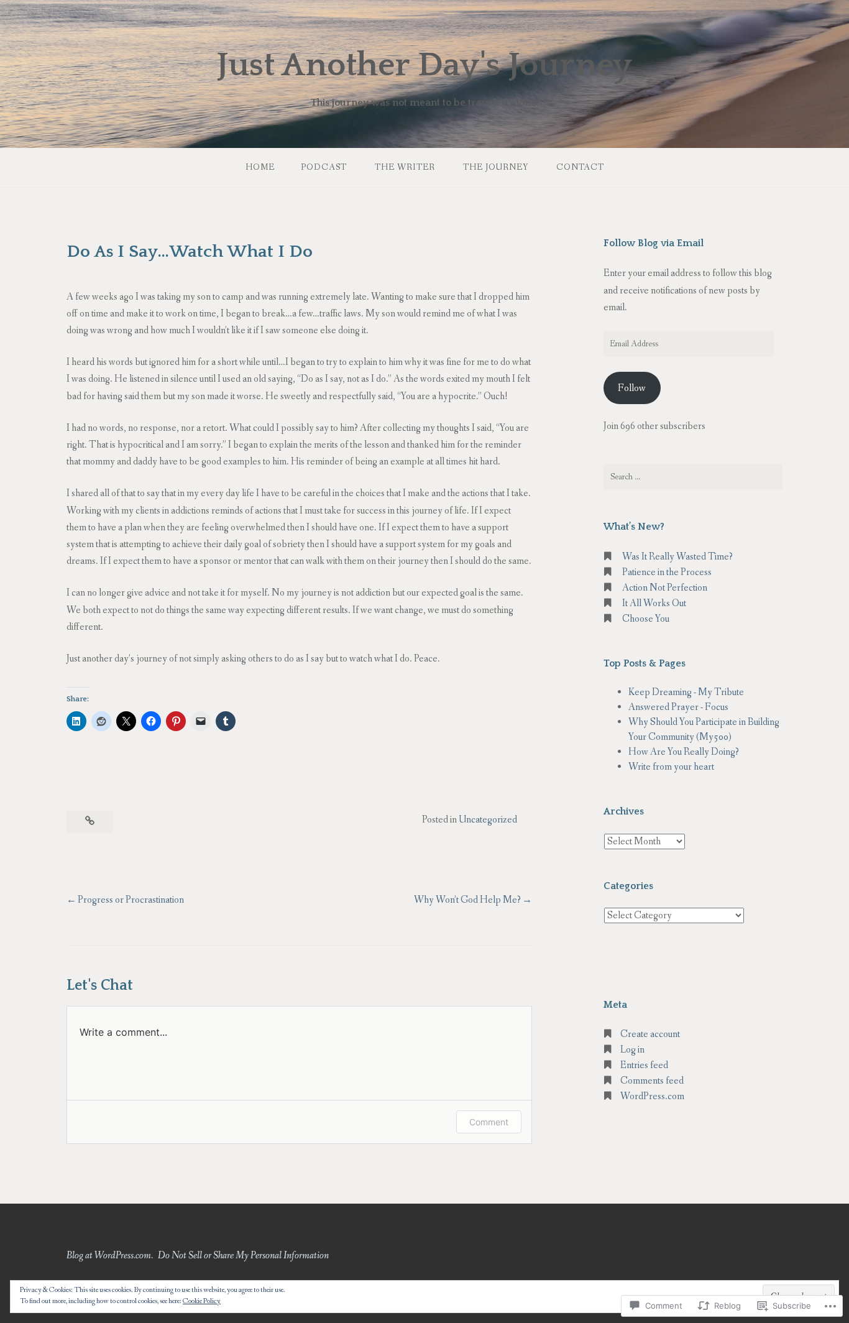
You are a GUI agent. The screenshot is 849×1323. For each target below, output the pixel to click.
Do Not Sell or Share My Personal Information (243, 1255)
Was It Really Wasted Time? (677, 556)
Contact (580, 167)
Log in (632, 1049)
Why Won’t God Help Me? (467, 899)
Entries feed (644, 1065)
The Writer (405, 167)
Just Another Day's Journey (424, 65)
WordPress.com (652, 1096)
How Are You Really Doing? (683, 751)
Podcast (324, 167)
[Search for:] (692, 477)
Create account (650, 1034)
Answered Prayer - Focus (678, 707)
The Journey (495, 167)
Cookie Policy (202, 1301)
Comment (488, 1122)
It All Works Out (654, 603)
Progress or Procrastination (131, 899)
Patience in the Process (667, 572)
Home (260, 167)
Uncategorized (488, 819)
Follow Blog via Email (653, 243)
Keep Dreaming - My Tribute (686, 692)
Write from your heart (671, 766)
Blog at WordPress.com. (110, 1255)
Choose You (645, 618)
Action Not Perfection (664, 587)
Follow (632, 388)
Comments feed (652, 1080)
